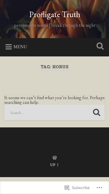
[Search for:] (54, 112)
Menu (20, 46)
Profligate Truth (54, 14)
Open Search (98, 46)
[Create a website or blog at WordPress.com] (55, 158)
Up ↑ (54, 164)
